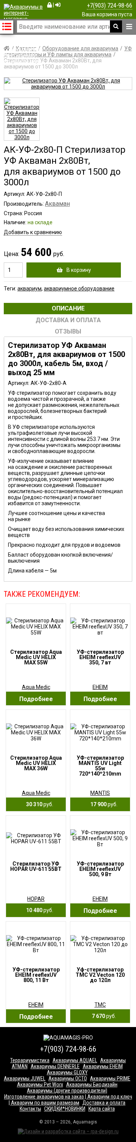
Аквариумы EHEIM (103, 1066)
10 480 (38, 910)
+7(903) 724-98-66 (109, 5)
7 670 (102, 1016)
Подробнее (36, 699)
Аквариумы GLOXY (67, 1072)
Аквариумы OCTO (67, 1078)
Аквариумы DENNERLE (55, 1066)
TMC (100, 1005)
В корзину (78, 270)
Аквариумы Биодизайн (91, 1084)
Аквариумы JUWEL (24, 1078)
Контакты (30, 1109)
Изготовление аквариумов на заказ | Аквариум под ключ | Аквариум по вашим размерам (68, 1100)
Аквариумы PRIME (110, 1078)
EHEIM (100, 687)
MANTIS (100, 793)
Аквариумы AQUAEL (75, 1060)
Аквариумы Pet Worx (40, 1084)
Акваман (57, 203)
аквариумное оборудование (79, 289)
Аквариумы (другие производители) (67, 1091)
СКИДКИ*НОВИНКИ (64, 1109)
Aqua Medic (36, 687)
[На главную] (23, 61)
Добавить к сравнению (33, 232)
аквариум (29, 289)
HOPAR (36, 899)
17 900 (102, 804)
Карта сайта (101, 1109)
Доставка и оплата (103, 1103)
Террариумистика (29, 1060)
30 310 (38, 804)
